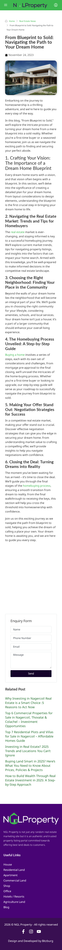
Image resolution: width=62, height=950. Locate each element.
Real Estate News (27, 21)
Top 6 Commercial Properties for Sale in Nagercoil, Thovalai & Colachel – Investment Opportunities (29, 719)
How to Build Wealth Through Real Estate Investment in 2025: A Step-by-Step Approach (30, 780)
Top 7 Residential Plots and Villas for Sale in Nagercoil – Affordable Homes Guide (29, 736)
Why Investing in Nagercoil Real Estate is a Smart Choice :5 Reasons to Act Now (28, 702)
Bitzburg (48, 941)
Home (12, 21)
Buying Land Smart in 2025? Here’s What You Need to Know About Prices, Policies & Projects (30, 765)
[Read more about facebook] (23, 931)
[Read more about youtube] (39, 931)
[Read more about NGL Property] (31, 818)
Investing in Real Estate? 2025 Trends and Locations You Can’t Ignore (28, 751)
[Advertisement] (31, 576)
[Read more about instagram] (31, 931)
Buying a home (15, 355)
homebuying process (36, 486)
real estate (17, 232)
